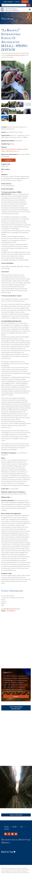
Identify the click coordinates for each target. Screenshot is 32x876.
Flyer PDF (8, 160)
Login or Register (8, 1)
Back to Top (7, 851)
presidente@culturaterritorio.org (15, 55)
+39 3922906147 (11, 610)
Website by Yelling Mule (6, 872)
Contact (17, 1)
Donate (24, 1)
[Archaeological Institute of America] (3, 8)
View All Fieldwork (16, 815)
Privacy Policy (24, 871)
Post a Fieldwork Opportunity (16, 708)
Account (6, 829)
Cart (21, 826)
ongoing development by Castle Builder (20, 872)
